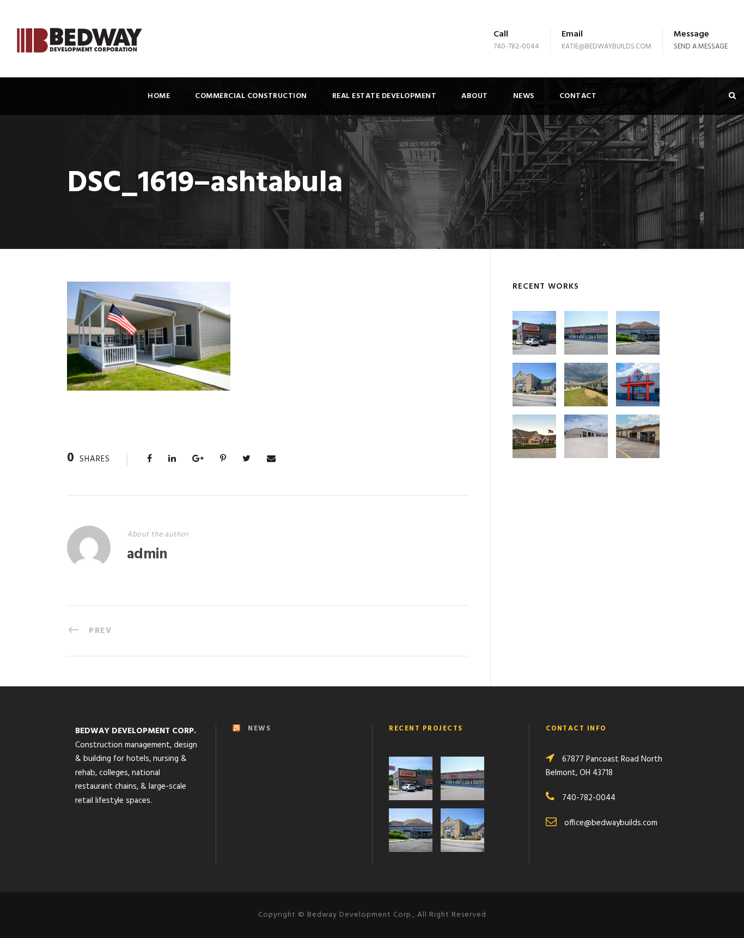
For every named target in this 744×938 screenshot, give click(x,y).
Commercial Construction (251, 96)
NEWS (259, 728)
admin (147, 555)
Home (159, 96)
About (474, 96)
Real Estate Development (384, 96)
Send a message (701, 46)
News (523, 96)
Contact (578, 96)
